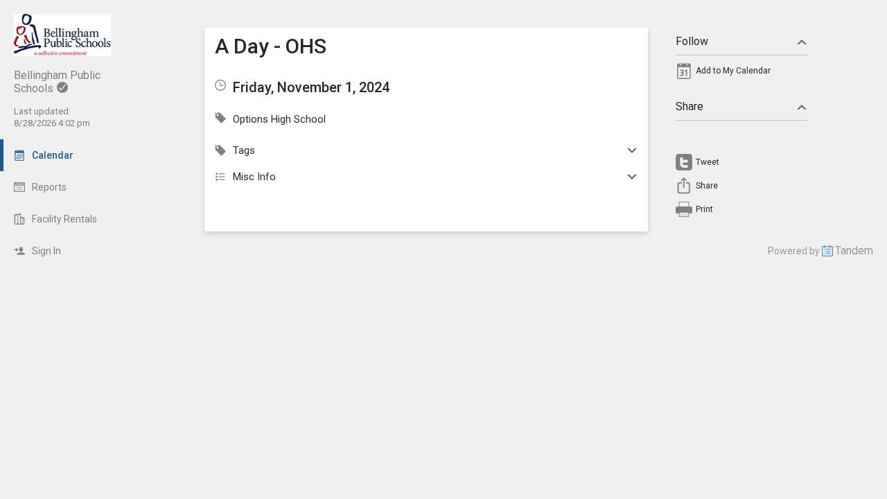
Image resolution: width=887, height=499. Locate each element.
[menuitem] (741, 74)
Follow (692, 41)
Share (689, 106)
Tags (244, 150)
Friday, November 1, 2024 (311, 87)
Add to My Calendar (733, 71)
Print (704, 209)
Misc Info (254, 176)
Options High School (279, 119)
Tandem (854, 250)
